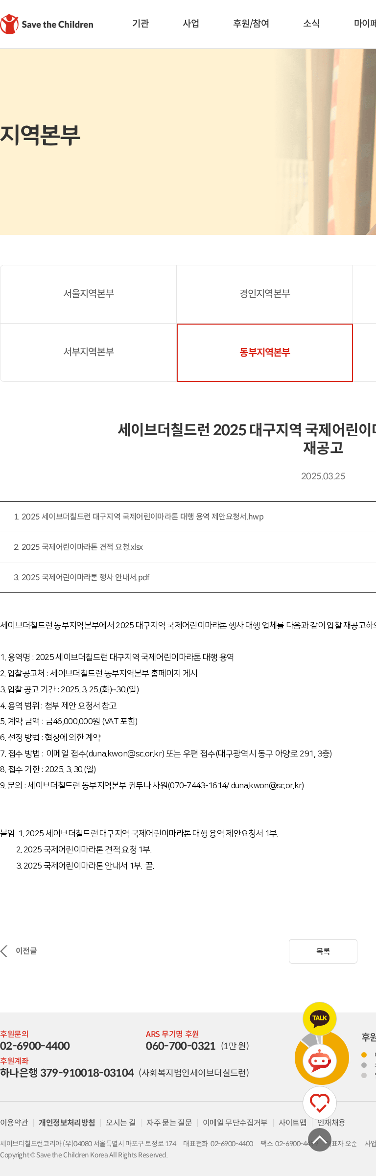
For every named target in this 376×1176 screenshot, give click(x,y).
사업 (191, 23)
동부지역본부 (264, 353)
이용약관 (14, 1123)
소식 (311, 23)
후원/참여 (251, 23)
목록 (323, 951)
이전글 (26, 951)
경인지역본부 (264, 294)
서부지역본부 (88, 352)
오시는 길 (121, 1123)
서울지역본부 (88, 294)
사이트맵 (292, 1123)
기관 (140, 23)
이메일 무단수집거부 (235, 1123)
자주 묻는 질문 (169, 1123)
